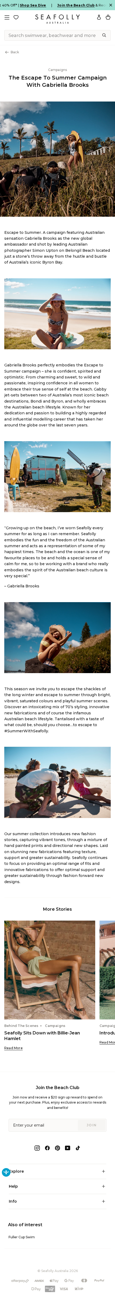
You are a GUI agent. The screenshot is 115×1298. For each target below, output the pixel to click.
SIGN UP (84, 665)
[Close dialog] (109, 619)
